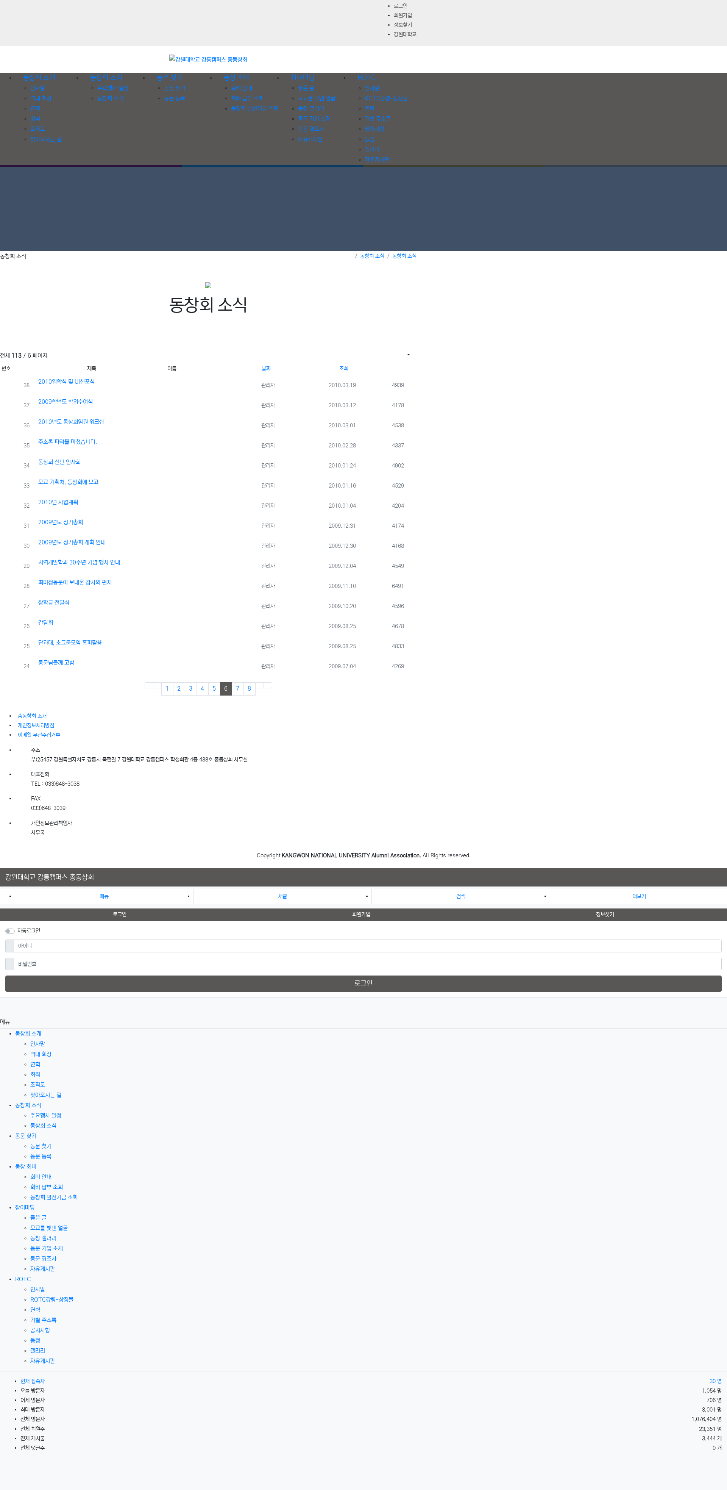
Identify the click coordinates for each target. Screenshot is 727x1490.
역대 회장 (40, 98)
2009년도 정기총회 (60, 522)
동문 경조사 (311, 129)
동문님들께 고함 (56, 663)
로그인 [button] (119, 915)
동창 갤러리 (311, 108)
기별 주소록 (378, 119)
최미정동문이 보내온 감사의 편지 (75, 582)
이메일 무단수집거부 (39, 735)
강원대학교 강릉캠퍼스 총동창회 (49, 877)
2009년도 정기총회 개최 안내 (72, 542)
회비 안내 (241, 88)
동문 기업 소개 (314, 119)
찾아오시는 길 (45, 139)
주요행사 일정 (112, 88)
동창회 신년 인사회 (59, 462)
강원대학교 (405, 34)
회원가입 (403, 16)
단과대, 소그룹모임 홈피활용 (70, 642)
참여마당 (25, 1207)
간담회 (45, 622)
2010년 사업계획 (58, 502)
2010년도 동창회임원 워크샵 (71, 422)
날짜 (266, 369)
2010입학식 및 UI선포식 (66, 381)
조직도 (37, 129)
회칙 (35, 119)
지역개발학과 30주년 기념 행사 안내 (79, 562)
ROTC (23, 1279)
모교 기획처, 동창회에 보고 (68, 482)
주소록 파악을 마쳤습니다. (67, 442)
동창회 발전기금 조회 (254, 108)
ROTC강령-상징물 (386, 98)
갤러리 (372, 149)
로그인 (400, 6)
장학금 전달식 (53, 602)
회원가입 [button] (361, 915)
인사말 (37, 88)
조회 (343, 369)
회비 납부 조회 (247, 98)
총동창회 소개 (32, 716)
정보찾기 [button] (605, 915)
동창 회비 (25, 1166)
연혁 (35, 108)
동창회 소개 (28, 1033)
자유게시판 (310, 139)
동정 (369, 139)
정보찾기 (403, 25)
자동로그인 (28, 931)
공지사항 (374, 129)
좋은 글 (306, 88)
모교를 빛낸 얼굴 (316, 98)
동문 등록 (174, 98)
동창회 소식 (110, 98)
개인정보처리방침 (36, 725)
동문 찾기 (174, 88)
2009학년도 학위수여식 (65, 402)
